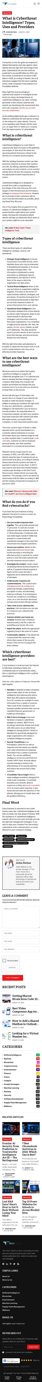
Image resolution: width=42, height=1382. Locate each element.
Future (21, 1077)
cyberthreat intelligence (25, 839)
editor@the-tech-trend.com (13, 1323)
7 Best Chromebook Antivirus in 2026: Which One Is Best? (29, 1149)
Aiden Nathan (11, 32)
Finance (21, 1073)
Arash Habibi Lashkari (10, 1174)
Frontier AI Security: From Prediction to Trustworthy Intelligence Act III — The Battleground (10, 1152)
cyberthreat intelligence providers (15, 843)
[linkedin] (7, 1264)
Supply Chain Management (21, 1103)
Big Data (21, 1059)
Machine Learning (21, 1088)
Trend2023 (8, 846)
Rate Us (36, 1360)
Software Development (21, 1099)
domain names (19, 327)
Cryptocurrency (21, 1066)
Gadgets (21, 1081)
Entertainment (21, 1070)
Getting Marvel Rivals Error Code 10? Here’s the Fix (25, 999)
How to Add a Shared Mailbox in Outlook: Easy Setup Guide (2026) (25, 1025)
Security (7, 13)
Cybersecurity (8, 839)
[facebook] (3, 1264)
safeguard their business (21, 193)
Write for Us (7, 1280)
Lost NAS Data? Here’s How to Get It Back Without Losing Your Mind (10, 1208)
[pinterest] (10, 1264)
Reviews (21, 1092)
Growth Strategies (21, 1084)
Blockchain (21, 1062)
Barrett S (29, 1168)
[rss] (18, 1264)
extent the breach (23, 550)
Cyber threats (9, 836)
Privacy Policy (18, 1378)
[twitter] (14, 1264)
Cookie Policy (7, 1378)
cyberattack (21, 836)
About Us (6, 1276)
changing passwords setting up (19, 586)
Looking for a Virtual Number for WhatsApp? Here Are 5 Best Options (25, 1038)
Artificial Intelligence (21, 1055)
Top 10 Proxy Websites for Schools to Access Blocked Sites (30, 1207)
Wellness (21, 1106)
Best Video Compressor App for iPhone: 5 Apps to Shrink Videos (24, 1013)
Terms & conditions (33, 1378)
